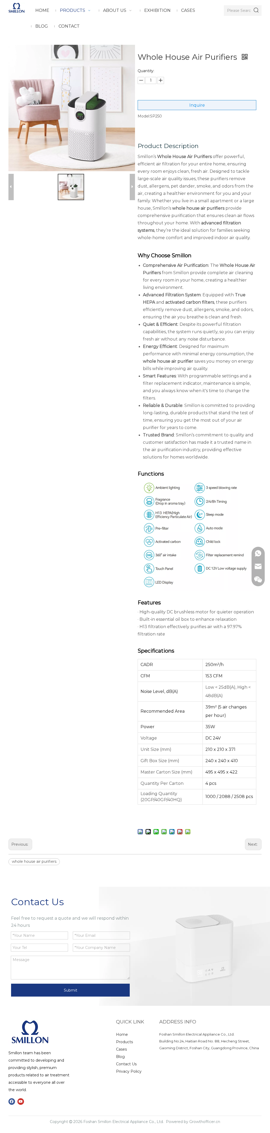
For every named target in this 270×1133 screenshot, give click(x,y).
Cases (121, 1049)
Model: (144, 116)
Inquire (197, 105)
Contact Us (126, 1064)
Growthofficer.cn (204, 1121)
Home (122, 1034)
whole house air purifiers (34, 861)
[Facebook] (11, 1101)
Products (124, 1042)
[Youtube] (20, 1101)
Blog (120, 1056)
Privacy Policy (129, 1071)
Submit (70, 990)
